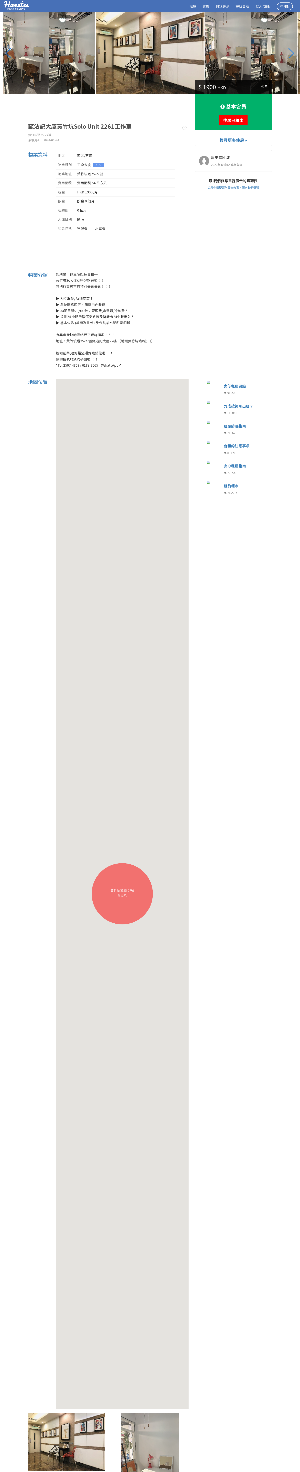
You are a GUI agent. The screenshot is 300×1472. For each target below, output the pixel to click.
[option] (150, 53)
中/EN (284, 6)
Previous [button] (10, 53)
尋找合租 (242, 6)
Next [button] (293, 53)
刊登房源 (222, 6)
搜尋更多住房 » (233, 140)
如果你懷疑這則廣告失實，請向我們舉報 (233, 187)
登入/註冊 (263, 6)
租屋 (192, 6)
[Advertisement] (102, 103)
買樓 (205, 6)
